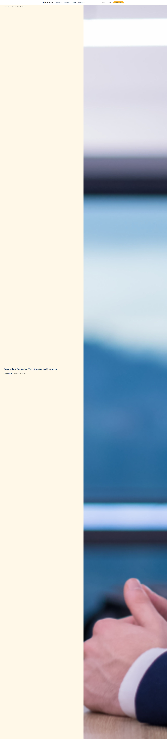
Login (109, 2)
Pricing (74, 2)
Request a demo (118, 2)
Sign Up (103, 2)
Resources (80, 2)
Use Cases (66, 2)
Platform (58, 2)
